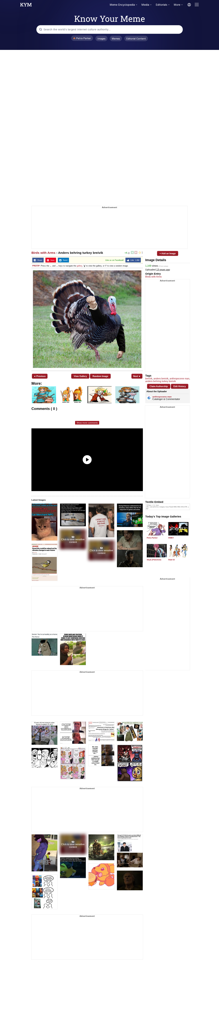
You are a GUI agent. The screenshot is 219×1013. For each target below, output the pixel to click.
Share (39, 260)
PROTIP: (36, 266)
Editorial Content (136, 38)
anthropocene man (179, 378)
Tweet (64, 260)
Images (101, 38)
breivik (148, 378)
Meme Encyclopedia (122, 4)
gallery (79, 266)
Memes (116, 38)
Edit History (179, 386)
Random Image (100, 376)
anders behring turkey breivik (160, 381)
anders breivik (160, 378)
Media (145, 4)
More (177, 4)
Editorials (161, 4)
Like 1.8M (134, 260)
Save (52, 260)
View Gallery (80, 376)
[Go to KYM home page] (26, 5)
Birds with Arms (43, 252)
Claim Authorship (159, 386)
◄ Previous (40, 376)
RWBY (171, 538)
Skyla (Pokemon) (154, 560)
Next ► (137, 376)
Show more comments (87, 423)
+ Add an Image (168, 253)
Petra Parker (152, 538)
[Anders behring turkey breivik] (87, 319)
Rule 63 (171, 560)
